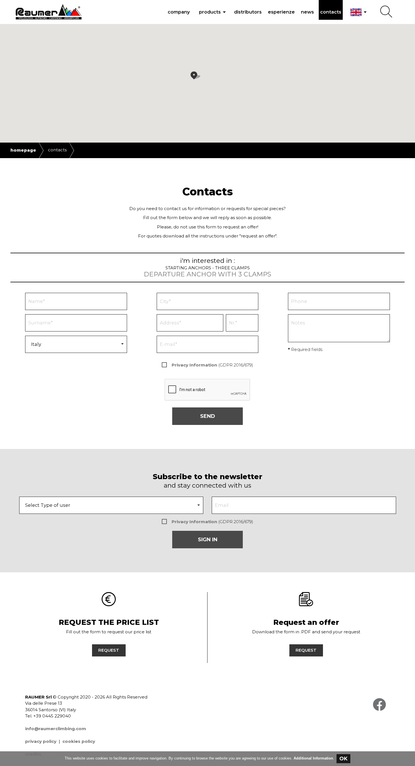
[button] (199, 77)
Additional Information (313, 758)
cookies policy (78, 741)
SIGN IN (207, 539)
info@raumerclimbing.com (55, 728)
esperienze (281, 12)
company (179, 12)
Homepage (23, 150)
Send (207, 416)
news (307, 12)
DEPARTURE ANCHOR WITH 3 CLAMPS (207, 274)
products (213, 12)
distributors (248, 12)
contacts (330, 12)
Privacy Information (194, 365)
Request (108, 650)
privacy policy (40, 741)
